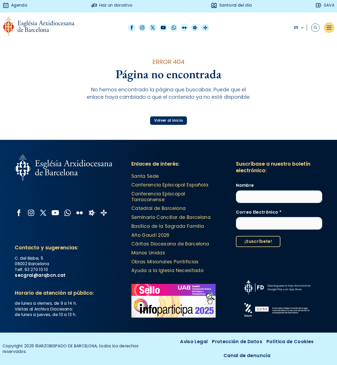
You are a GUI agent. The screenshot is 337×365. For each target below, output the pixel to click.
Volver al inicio (168, 120)
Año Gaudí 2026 (150, 235)
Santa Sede (145, 176)
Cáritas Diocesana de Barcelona (170, 244)
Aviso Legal (194, 341)
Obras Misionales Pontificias (165, 262)
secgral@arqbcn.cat (40, 275)
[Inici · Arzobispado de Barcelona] (42, 27)
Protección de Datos (237, 341)
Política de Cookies (290, 341)
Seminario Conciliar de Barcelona (171, 217)
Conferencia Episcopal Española (170, 185)
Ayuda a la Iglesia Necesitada (167, 270)
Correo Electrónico (258, 212)
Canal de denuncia (247, 355)
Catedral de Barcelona (158, 208)
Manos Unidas (148, 253)
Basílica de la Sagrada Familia (167, 226)
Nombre (245, 185)
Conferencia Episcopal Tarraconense (158, 197)
